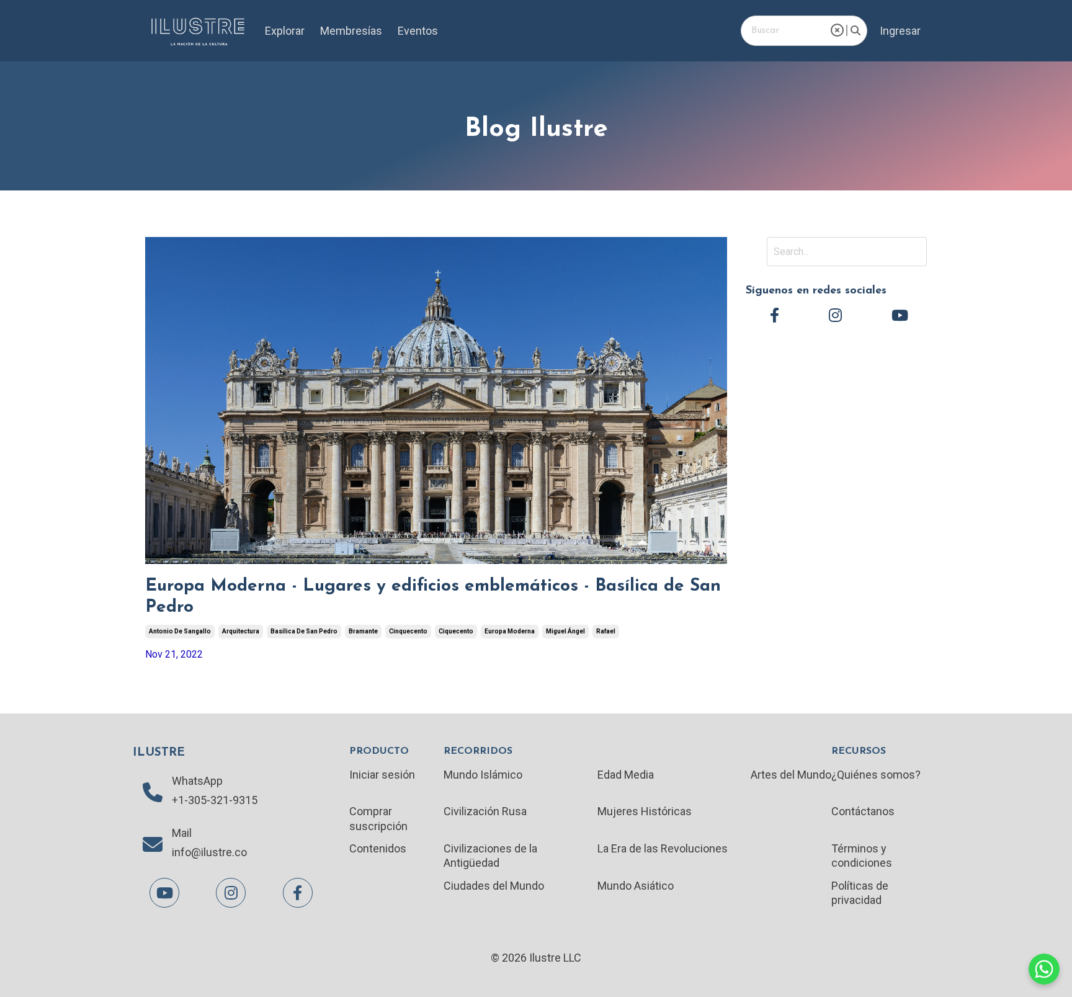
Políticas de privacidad (859, 892)
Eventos (418, 30)
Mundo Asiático (635, 885)
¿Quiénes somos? (876, 774)
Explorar (285, 30)
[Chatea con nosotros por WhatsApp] (1044, 969)
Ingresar (900, 30)
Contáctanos (863, 811)
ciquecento (456, 631)
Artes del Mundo (791, 774)
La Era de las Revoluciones (662, 848)
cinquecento (408, 631)
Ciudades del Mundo (494, 885)
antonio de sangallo (180, 631)
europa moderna (510, 631)
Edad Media (625, 774)
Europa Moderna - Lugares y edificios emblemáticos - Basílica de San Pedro (433, 597)
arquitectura (240, 631)
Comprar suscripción (378, 818)
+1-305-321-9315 (214, 800)
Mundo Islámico (483, 774)
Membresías (351, 30)
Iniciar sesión (382, 774)
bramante (363, 631)
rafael (605, 631)
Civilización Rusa (485, 811)
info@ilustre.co (209, 852)
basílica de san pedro (303, 631)
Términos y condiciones (861, 855)
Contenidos (377, 848)
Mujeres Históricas (644, 811)
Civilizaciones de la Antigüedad (490, 855)
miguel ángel (565, 631)
